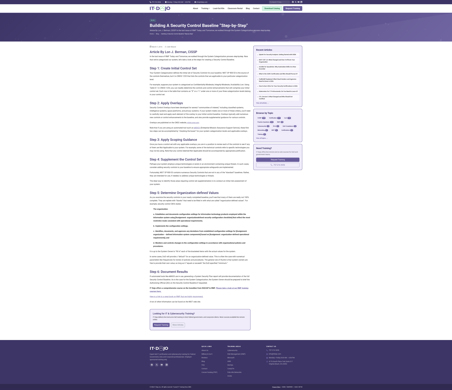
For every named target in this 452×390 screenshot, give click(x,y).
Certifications (286, 130)
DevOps (230, 365)
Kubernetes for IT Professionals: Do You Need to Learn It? (278, 91)
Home (152, 34)
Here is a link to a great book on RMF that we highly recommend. (176, 296)
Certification (274, 118)
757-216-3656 (156, 2)
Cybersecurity (263, 126)
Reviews (205, 358)
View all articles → (262, 103)
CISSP (261, 118)
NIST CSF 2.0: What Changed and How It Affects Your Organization (277, 61)
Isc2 (287, 118)
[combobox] (280, 2)
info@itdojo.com (201, 2)
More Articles (178, 325)
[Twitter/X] (296, 2)
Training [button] (204, 8)
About (195, 8)
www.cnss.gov (193, 122)
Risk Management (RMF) (236, 354)
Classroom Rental (235, 8)
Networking (262, 130)
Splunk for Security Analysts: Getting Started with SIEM (277, 54)
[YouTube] (298, 2)
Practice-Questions (265, 122)
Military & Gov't (207, 354)
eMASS (197, 128)
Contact (256, 8)
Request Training (293, 8)
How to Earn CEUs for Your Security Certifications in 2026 (278, 86)
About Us (205, 350)
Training (261, 134)
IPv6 (275, 126)
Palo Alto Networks (234, 372)
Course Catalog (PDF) (209, 372)
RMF (280, 122)
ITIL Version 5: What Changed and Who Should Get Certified (276, 98)
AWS (229, 361)
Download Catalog (272, 8)
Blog (248, 8)
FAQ (203, 365)
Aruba (229, 376)
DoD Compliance (289, 126)
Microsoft (230, 358)
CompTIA (230, 369)
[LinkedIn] (301, 2)
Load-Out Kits (218, 8)
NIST (274, 130)
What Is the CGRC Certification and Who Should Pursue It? (278, 74)
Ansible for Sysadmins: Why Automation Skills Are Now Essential (277, 68)
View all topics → (262, 138)
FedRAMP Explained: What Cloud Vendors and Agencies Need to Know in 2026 (277, 80)
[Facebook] (293, 2)
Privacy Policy (276, 387)
